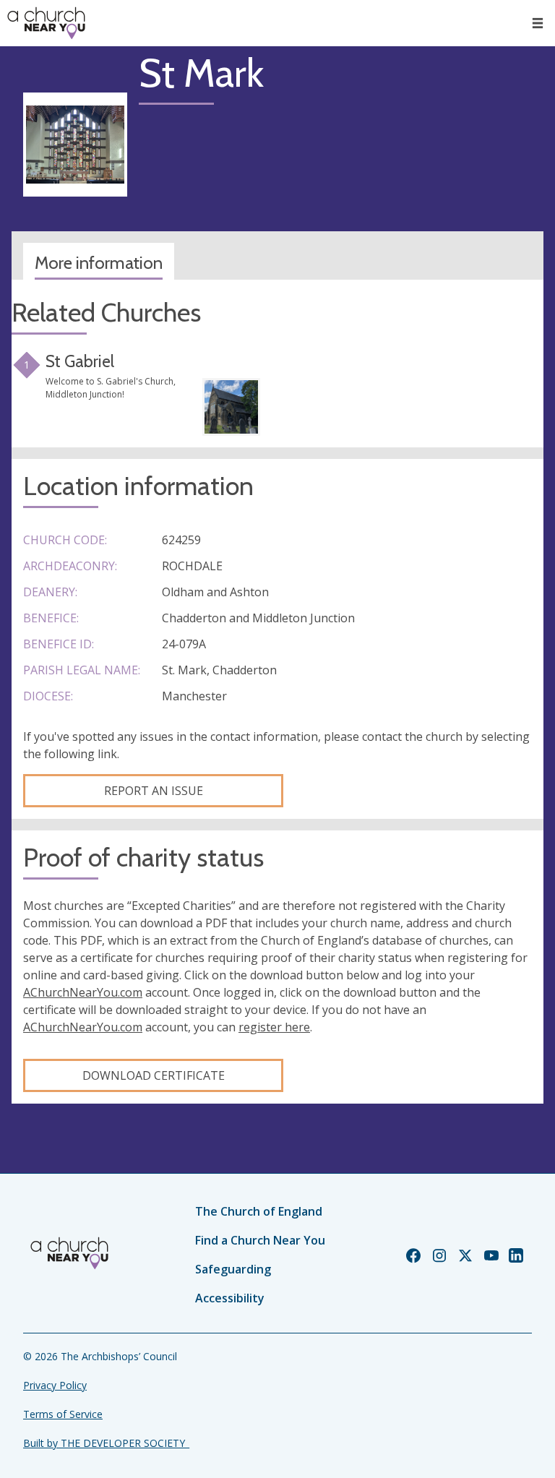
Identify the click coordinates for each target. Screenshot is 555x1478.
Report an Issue (153, 791)
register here (274, 1027)
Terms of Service (63, 1414)
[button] (537, 23)
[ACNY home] (46, 23)
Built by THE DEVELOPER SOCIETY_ (106, 1443)
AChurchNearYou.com (82, 992)
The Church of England (258, 1211)
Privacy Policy (55, 1385)
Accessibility (229, 1298)
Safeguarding (233, 1269)
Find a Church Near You (260, 1240)
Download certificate (153, 1075)
